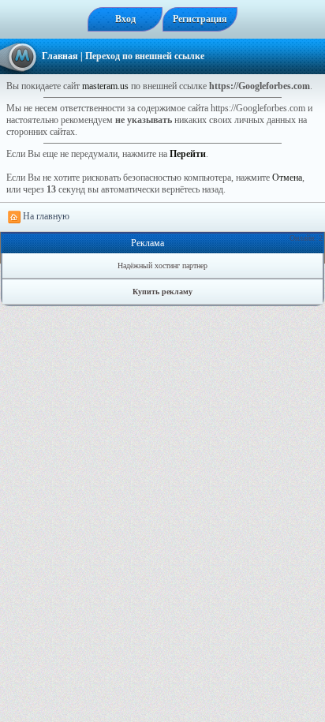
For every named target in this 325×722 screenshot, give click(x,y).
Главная (60, 56)
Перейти (188, 153)
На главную (45, 216)
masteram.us (105, 86)
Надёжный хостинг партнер (162, 265)
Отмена (287, 177)
